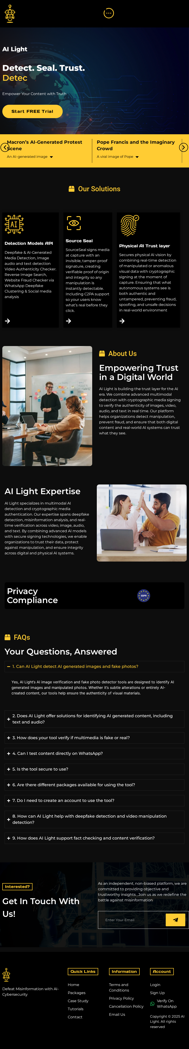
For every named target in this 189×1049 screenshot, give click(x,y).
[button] (4, 147)
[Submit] (175, 920)
